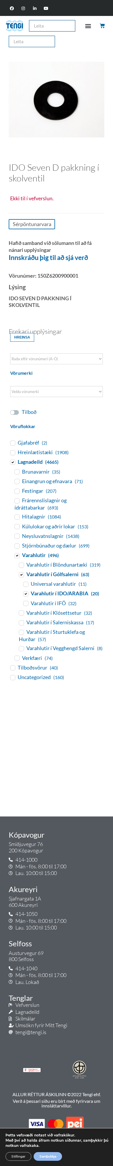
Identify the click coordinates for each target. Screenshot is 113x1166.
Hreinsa (22, 337)
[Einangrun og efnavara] (16, 481)
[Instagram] (23, 8)
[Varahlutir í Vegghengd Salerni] (21, 648)
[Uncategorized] (12, 677)
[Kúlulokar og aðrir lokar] (16, 526)
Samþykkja (47, 1156)
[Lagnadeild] (12, 462)
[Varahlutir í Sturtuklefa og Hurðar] (21, 632)
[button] (88, 25)
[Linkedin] (34, 8)
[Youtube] (46, 8)
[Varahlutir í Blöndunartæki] (21, 565)
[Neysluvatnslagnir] (16, 536)
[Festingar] (16, 491)
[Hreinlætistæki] (12, 452)
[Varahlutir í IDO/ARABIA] (25, 593)
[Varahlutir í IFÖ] (25, 603)
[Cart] (103, 26)
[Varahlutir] (16, 555)
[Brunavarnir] (16, 471)
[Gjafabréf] (12, 443)
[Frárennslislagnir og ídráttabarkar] (16, 500)
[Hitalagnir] (16, 516)
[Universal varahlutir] (25, 584)
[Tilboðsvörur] (12, 667)
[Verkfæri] (16, 658)
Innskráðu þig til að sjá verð (48, 257)
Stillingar (18, 1156)
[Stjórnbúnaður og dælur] (16, 545)
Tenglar (21, 998)
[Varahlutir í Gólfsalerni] (21, 574)
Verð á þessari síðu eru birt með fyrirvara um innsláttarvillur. (56, 1103)
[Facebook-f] (12, 8)
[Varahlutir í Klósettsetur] (21, 612)
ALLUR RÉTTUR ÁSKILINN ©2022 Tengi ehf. (56, 1094)
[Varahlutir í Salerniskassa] (21, 622)
